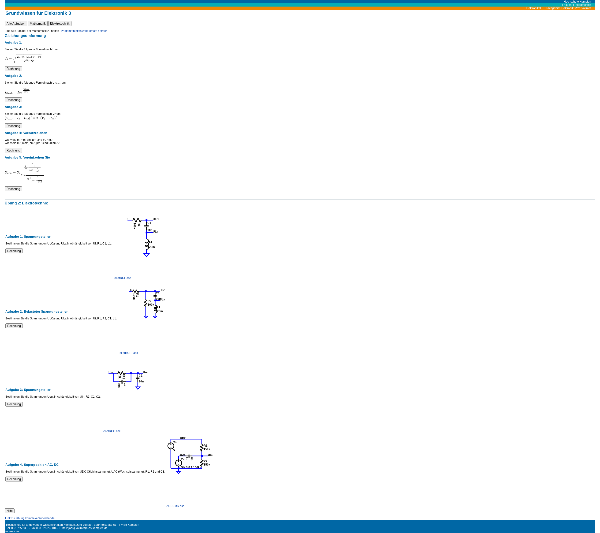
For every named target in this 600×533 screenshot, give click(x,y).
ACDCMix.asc (175, 506)
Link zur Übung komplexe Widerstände (30, 518)
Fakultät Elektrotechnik (578, 5)
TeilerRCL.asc (122, 278)
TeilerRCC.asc (111, 431)
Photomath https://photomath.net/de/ (84, 31)
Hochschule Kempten (579, 1)
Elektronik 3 (535, 8)
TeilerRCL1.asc (128, 353)
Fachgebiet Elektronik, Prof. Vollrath (570, 8)
